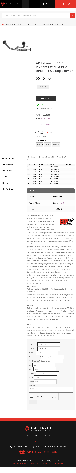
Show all (31, 190)
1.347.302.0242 (32, 24)
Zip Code (32, 373)
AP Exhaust (45, 119)
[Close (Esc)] (17, 469)
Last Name (33, 349)
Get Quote (43, 87)
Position (32, 353)
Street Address (34, 361)
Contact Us (28, 436)
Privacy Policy (34, 463)
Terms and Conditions (19, 463)
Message (32, 385)
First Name (33, 344)
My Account (49, 4)
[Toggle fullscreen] (7, 469)
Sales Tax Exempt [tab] (7, 189)
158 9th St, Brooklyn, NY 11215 (53, 24)
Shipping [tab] (4, 183)
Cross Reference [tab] (7, 171)
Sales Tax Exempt (40, 436)
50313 (62, 203)
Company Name (35, 357)
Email (31, 382)
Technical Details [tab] (7, 159)
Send (32, 402)
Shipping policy (59, 463)
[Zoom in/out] (2, 469)
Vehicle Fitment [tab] (7, 165)
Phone (31, 377)
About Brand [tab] (5, 177)
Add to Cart (45, 98)
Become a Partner (54, 436)
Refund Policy (46, 463)
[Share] (12, 469)
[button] (46, 132)
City (30, 365)
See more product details (44, 124)
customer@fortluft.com (13, 24)
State (31, 369)
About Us (19, 436)
